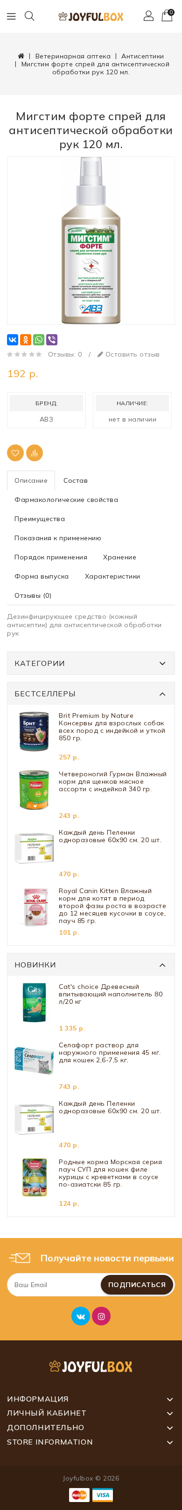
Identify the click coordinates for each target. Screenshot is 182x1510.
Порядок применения (50, 557)
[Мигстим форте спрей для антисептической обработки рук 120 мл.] (91, 241)
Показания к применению (57, 538)
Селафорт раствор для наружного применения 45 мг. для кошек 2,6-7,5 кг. (110, 1052)
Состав (75, 480)
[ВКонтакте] (12, 339)
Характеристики (112, 576)
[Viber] (51, 339)
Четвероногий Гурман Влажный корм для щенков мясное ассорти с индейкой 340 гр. (113, 781)
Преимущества (39, 519)
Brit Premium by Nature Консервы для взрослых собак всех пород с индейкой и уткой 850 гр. (112, 727)
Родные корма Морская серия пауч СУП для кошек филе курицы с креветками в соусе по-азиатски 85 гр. (110, 1173)
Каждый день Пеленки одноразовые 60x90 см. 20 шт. (110, 836)
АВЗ (47, 419)
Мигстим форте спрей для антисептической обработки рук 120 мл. (95, 68)
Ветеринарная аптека (73, 56)
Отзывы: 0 (65, 354)
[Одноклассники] (25, 339)
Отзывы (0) (32, 595)
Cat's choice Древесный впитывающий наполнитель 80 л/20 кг (110, 994)
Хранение (119, 557)
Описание (31, 480)
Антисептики (142, 56)
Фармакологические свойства (66, 499)
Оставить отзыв (131, 354)
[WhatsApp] (38, 339)
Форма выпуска (41, 576)
